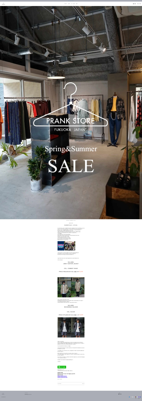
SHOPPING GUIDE (26, 394)
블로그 (74, 3)
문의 (30, 394)
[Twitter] (135, 3)
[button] (138, 3)
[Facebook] (133, 3)
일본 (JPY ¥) (139, 398)
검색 (29, 394)
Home (67, 220)
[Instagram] (134, 3)
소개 (71, 3)
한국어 (135, 398)
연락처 (77, 3)
